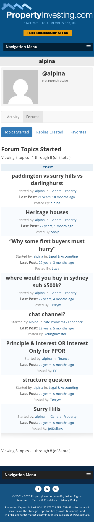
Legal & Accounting (63, 256)
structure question (47, 379)
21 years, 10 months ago (56, 197)
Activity (13, 116)
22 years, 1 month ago (56, 226)
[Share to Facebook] (38, 489)
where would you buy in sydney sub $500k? (47, 281)
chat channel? (47, 314)
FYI (55, 370)
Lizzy (55, 268)
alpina (40, 191)
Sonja (55, 232)
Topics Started (17, 132)
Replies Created (49, 132)
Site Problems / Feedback (63, 322)
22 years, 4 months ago (56, 299)
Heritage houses (47, 212)
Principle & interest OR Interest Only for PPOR (47, 346)
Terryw (55, 305)
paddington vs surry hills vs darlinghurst (47, 179)
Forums (32, 116)
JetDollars (55, 428)
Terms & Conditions (44, 500)
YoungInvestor (55, 334)
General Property (63, 191)
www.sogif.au (81, 514)
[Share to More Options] (55, 489)
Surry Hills (47, 408)
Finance (63, 358)
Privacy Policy (69, 500)
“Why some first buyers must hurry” (47, 245)
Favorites (78, 132)
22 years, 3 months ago (56, 262)
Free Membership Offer (47, 32)
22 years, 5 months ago (56, 328)
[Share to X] (47, 489)
